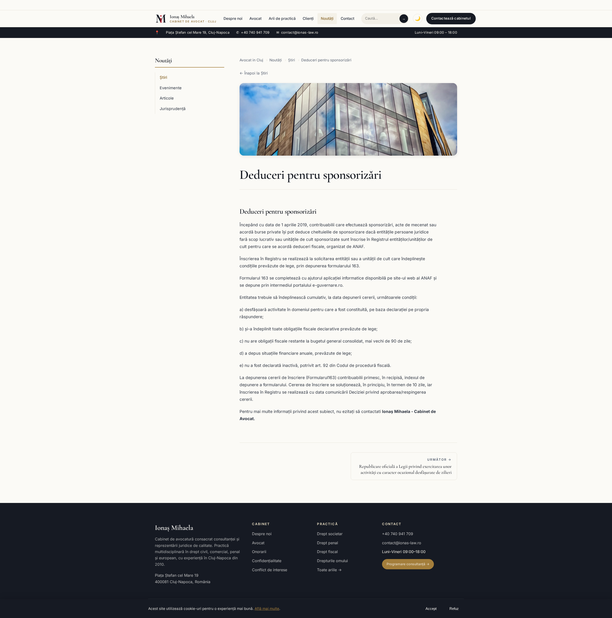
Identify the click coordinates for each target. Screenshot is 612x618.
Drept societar (330, 533)
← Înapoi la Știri (254, 73)
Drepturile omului (332, 560)
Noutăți (327, 18)
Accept (431, 609)
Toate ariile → (329, 569)
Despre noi (233, 18)
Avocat (255, 18)
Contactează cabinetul (451, 18)
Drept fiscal (327, 551)
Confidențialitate (266, 560)
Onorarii (259, 551)
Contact (347, 18)
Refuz (454, 609)
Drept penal (327, 542)
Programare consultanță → (408, 564)
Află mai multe (267, 608)
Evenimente (171, 87)
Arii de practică (282, 18)
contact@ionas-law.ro (297, 32)
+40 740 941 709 (253, 32)
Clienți (308, 18)
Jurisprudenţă (173, 108)
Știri (163, 77)
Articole (167, 98)
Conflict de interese (269, 569)
